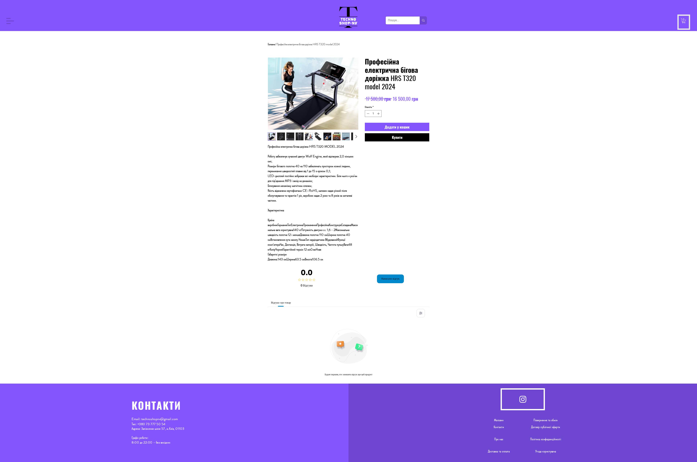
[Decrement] (367, 113)
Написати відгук (390, 278)
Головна (271, 44)
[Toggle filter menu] (421, 313)
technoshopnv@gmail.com (159, 419)
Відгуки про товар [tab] (281, 302)
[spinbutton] (373, 113)
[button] (10, 21)
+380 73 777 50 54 (151, 424)
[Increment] (378, 113)
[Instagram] (522, 399)
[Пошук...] (423, 20)
